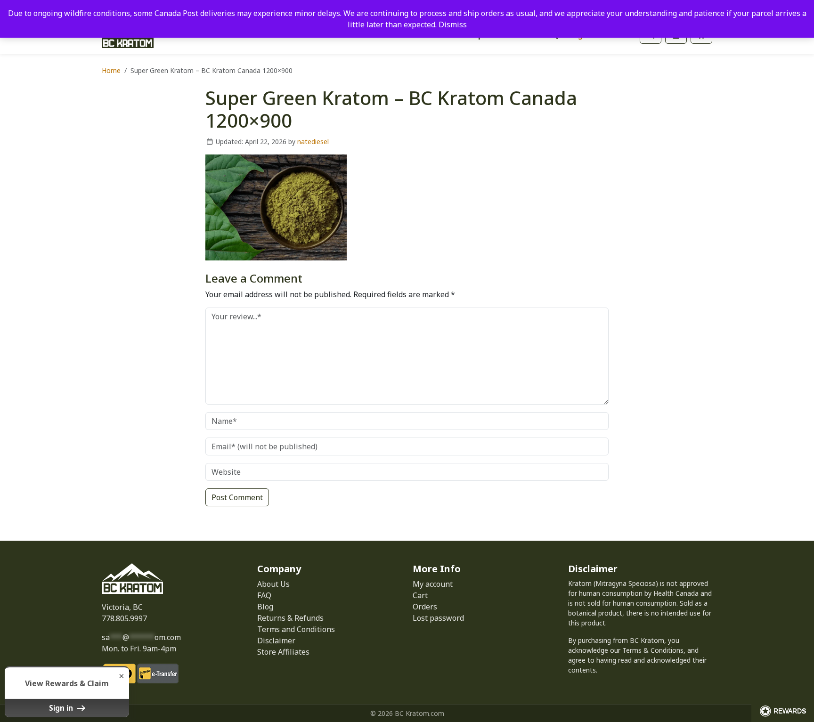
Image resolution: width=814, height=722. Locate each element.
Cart (420, 595)
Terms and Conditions (296, 629)
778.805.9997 (124, 618)
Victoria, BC (122, 607)
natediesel (313, 141)
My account (433, 584)
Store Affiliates (283, 652)
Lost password (438, 618)
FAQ (264, 595)
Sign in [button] (62, 708)
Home (111, 70)
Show (782, 711)
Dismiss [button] (453, 24)
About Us (273, 584)
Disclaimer (276, 640)
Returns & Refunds (290, 618)
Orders (425, 606)
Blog (265, 606)
